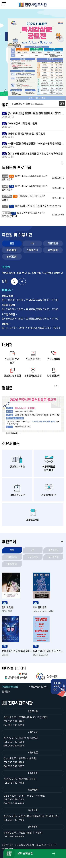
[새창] (17, 676)
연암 (12, 243)
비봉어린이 (11, 250)
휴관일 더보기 (22, 281)
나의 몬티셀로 (40, 607)
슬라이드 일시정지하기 (20, 668)
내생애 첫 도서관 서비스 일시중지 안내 (23, 133)
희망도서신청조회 (33, 375)
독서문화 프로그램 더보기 (62, 163)
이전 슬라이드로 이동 (23, 668)
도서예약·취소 (33, 359)
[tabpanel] (33, 415)
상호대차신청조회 (12, 375)
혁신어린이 (53, 250)
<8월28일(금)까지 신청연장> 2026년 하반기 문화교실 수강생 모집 (33, 143)
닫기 (62, 103)
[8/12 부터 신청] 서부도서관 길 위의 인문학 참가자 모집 (32, 153)
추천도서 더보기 (62, 542)
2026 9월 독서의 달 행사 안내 (19, 123)
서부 (32, 243)
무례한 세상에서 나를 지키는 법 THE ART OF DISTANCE (48, 651)
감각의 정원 (7, 607)
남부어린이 (11, 256)
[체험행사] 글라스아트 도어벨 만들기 (32, 206)
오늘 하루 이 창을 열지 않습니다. (29, 104)
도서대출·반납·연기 (12, 361)
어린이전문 (53, 243)
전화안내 (6, 691)
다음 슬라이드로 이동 (16, 668)
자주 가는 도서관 (58, 684)
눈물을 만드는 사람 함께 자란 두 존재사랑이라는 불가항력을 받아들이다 (17, 651)
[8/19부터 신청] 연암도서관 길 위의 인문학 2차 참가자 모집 (33, 113)
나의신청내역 (53, 375)
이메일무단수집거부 (38, 686)
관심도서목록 (53, 359)
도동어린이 (32, 250)
